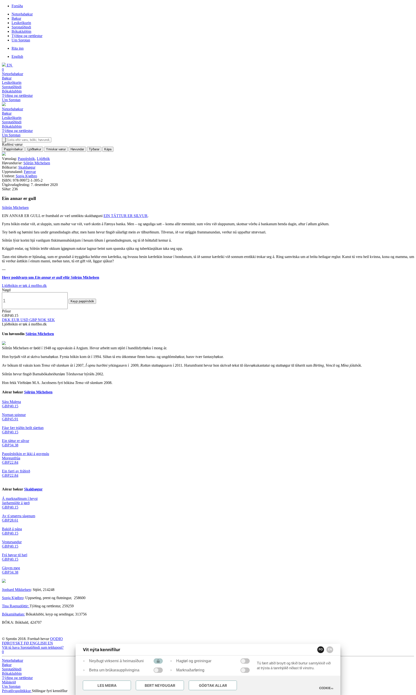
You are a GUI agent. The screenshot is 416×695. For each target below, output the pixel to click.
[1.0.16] (326, 688)
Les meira (107, 685)
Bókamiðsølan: (13, 614)
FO (321, 649)
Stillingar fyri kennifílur (49, 691)
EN (330, 649)
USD (24, 320)
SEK (51, 320)
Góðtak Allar (213, 685)
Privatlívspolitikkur (17, 691)
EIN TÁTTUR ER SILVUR (126, 216)
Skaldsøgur (26, 167)
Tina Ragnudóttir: (16, 606)
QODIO (56, 639)
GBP (33, 320)
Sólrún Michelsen (36, 163)
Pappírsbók (26, 159)
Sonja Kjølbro (26, 176)
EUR (16, 320)
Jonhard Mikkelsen (16, 590)
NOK (42, 320)
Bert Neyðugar (160, 685)
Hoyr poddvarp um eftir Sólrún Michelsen (50, 277)
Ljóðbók (43, 159)
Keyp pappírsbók (82, 301)
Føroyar (30, 172)
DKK (7, 320)
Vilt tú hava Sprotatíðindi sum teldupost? (33, 647)
